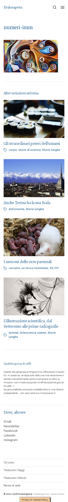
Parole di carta (12, 485)
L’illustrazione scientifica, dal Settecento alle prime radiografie (31, 323)
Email (7, 421)
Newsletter (12, 426)
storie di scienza (29, 150)
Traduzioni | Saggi (14, 470)
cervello (14, 268)
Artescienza (28, 332)
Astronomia (16, 209)
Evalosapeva (13, 7)
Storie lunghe (51, 150)
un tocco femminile (35, 268)
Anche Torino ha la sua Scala (27, 202)
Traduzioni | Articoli (15, 477)
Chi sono (9, 462)
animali (13, 332)
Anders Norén (57, 494)
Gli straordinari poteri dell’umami (32, 143)
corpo (13, 150)
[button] (55, 7)
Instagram (11, 440)
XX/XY (54, 268)
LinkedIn (9, 435)
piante (42, 332)
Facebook (11, 430)
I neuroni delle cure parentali (28, 261)
